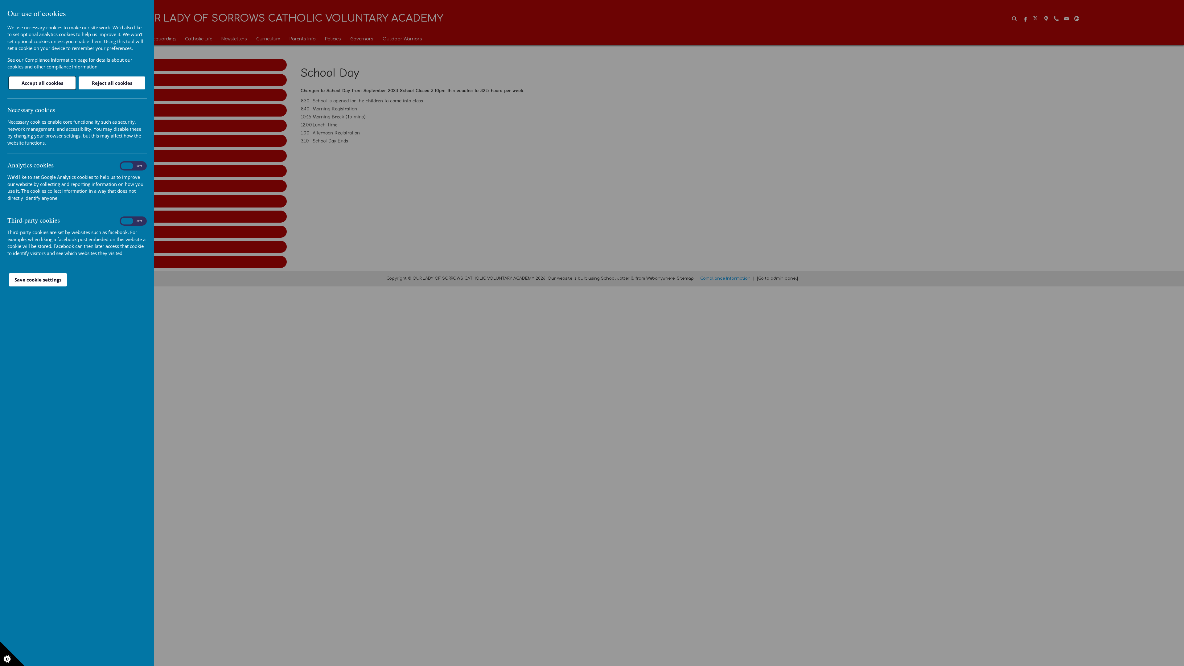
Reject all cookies (112, 83)
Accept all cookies (42, 83)
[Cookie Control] (12, 653)
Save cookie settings (37, 280)
